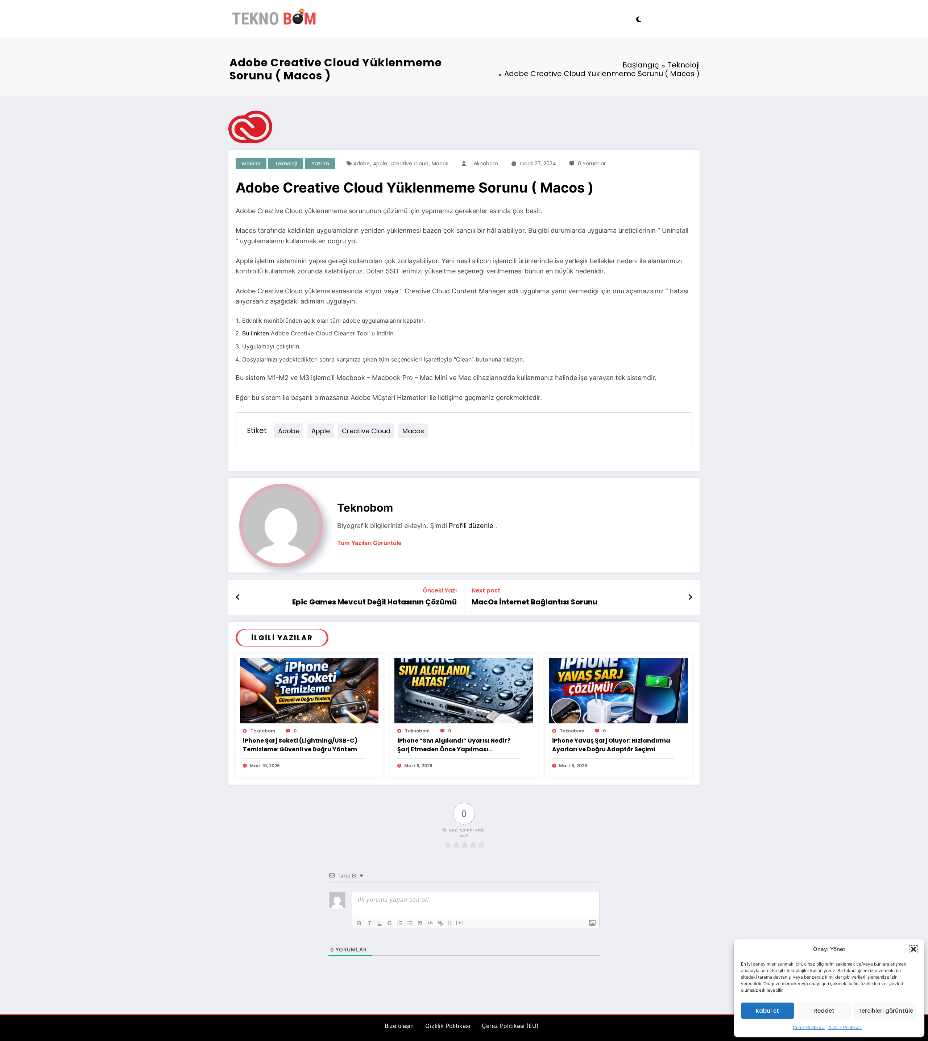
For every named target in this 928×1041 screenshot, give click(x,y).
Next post (486, 590)
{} (449, 922)
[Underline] (379, 923)
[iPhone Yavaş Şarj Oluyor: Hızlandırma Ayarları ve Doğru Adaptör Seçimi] (618, 690)
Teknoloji (286, 163)
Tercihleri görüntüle (885, 1011)
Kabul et (767, 1011)
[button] (913, 949)
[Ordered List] (400, 923)
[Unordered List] (410, 923)
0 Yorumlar (592, 163)
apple (380, 163)
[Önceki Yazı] (238, 597)
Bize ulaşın (399, 1025)
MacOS (251, 163)
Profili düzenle (471, 525)
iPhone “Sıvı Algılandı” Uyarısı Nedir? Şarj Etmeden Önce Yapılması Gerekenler (453, 745)
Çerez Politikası (809, 1027)
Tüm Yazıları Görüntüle (369, 543)
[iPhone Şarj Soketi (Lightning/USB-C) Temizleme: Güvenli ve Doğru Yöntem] (309, 690)
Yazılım (320, 163)
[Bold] (359, 923)
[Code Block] (430, 923)
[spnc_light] (638, 18)
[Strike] (390, 923)
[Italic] (369, 923)
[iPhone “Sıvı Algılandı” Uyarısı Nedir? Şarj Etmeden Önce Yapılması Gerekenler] (463, 690)
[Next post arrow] (690, 597)
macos (440, 163)
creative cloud (409, 163)
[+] (460, 922)
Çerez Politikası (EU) (510, 1025)
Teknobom (484, 163)
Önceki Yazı (440, 590)
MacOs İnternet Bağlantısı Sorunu (534, 602)
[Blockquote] (420, 923)
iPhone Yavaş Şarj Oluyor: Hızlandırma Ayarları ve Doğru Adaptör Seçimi (611, 744)
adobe (361, 163)
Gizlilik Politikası (845, 1027)
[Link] (440, 923)
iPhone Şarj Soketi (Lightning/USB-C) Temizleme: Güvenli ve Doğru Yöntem (300, 744)
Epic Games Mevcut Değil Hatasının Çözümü (374, 602)
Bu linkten (255, 333)
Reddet (824, 1011)
